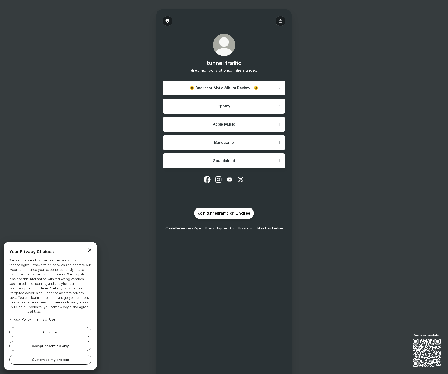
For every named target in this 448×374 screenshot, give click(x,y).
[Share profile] (280, 21)
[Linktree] (167, 21)
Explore (222, 228)
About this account (242, 228)
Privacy (209, 228)
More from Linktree (270, 228)
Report (198, 228)
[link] (207, 179)
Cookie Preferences (178, 228)
